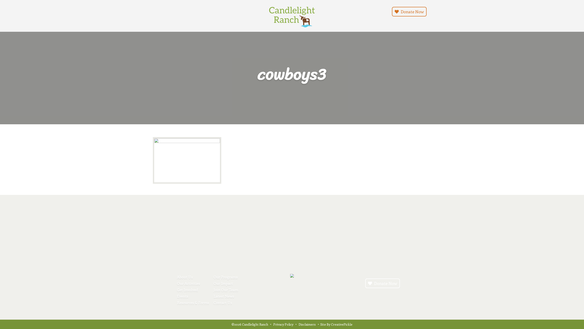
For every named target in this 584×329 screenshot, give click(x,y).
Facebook (165, 11)
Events (182, 296)
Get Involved (187, 289)
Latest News (224, 296)
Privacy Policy (283, 324)
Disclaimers (307, 324)
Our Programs (226, 277)
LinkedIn (176, 11)
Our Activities (188, 283)
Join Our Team (226, 289)
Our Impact (223, 283)
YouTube (170, 11)
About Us (185, 277)
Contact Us (223, 302)
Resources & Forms (193, 302)
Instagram (159, 11)
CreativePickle (341, 324)
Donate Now (412, 11)
